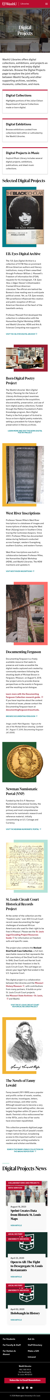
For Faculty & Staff (12, 1345)
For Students (9, 1339)
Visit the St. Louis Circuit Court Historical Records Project (25, 1006)
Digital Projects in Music (22, 153)
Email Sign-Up (19, 1388)
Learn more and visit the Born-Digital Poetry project (25, 432)
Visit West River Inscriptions (19, 571)
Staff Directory (35, 1345)
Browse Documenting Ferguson (20, 716)
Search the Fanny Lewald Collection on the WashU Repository (25, 1151)
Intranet (32, 1357)
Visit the (20, 334)
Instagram (23, 1388)
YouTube (31, 1388)
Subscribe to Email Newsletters (25, 1380)
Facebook (27, 1388)
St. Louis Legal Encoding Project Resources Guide (25, 935)
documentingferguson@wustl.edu (22, 710)
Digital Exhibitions (18, 124)
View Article (20, 1226)
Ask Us (31, 1339)
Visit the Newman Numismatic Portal (22, 829)
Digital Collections (18, 95)
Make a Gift (33, 1351)
